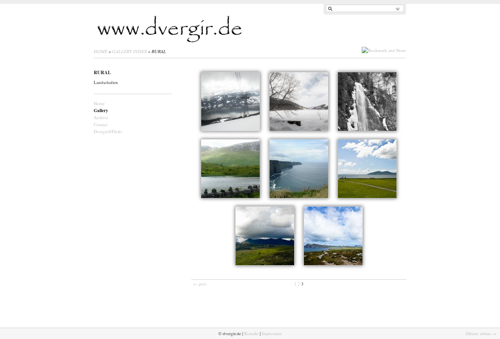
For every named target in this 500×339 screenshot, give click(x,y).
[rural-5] (230, 168)
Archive (101, 117)
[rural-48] (367, 101)
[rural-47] (299, 101)
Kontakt (251, 333)
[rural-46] (230, 101)
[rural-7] (367, 168)
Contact (100, 124)
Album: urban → (480, 333)
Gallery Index (129, 51)
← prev (200, 284)
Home (100, 51)
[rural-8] (265, 236)
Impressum (272, 333)
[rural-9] (333, 236)
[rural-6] (299, 168)
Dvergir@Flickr (108, 131)
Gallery (101, 110)
